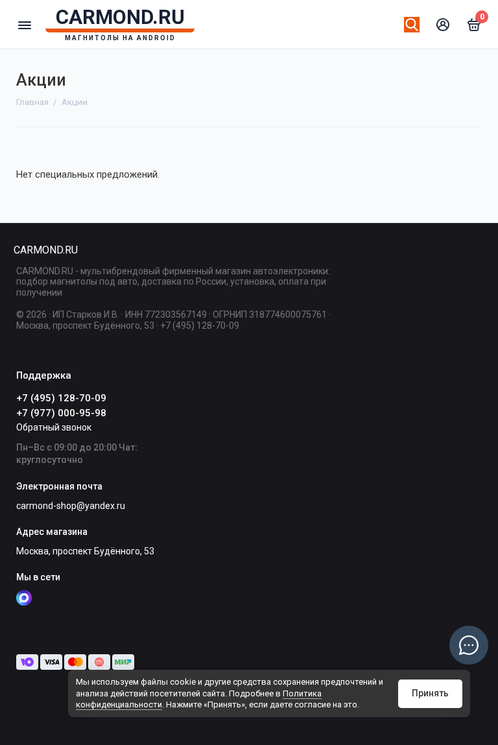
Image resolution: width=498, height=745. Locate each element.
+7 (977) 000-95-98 (61, 413)
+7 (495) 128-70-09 (61, 398)
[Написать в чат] (468, 645)
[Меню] (24, 24)
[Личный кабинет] (443, 24)
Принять (430, 693)
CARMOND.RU (45, 250)
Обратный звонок (53, 427)
